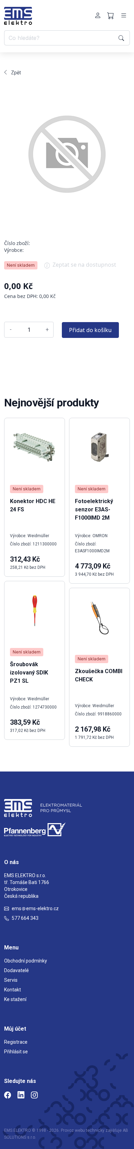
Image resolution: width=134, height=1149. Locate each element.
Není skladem (21, 265)
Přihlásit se (16, 1051)
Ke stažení (15, 999)
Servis (11, 980)
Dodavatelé (16, 970)
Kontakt (12, 989)
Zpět (16, 72)
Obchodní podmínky (25, 961)
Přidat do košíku (90, 330)
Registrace (15, 1042)
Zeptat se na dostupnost (84, 264)
